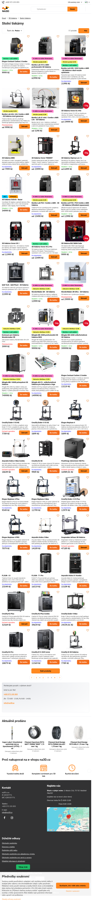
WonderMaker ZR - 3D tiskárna (43, 292)
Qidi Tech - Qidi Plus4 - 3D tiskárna (15, 285)
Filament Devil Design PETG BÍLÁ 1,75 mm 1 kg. (79, 743)
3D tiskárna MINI (8, 158)
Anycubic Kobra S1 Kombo (71, 575)
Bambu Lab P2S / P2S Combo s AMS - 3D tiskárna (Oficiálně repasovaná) (75, 204)
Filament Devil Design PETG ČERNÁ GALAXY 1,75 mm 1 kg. (56, 744)
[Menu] (88, 9)
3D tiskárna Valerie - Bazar (12, 200)
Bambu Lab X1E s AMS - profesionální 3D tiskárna (41, 66)
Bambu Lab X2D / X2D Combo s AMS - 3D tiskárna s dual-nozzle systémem (75, 70)
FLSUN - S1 (6, 575)
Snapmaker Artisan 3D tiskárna (73, 537)
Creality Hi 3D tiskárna (69, 652)
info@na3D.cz (9, 703)
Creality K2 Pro (7, 652)
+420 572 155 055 (11, 694)
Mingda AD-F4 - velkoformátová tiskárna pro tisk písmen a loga (44, 383)
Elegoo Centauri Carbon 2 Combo (14, 61)
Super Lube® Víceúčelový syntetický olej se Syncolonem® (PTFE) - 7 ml (12, 745)
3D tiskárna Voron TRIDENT (42, 158)
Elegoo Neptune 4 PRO (10, 537)
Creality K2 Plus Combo (41, 614)
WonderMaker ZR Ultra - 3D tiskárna (75, 292)
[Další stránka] (60, 677)
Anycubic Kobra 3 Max (40, 537)
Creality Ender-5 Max (69, 614)
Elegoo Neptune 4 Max (40, 499)
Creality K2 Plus (8, 614)
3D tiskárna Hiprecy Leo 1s (71, 158)
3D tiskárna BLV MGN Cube (71, 243)
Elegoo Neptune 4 (68, 423)
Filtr (85, 31)
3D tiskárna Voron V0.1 (10, 243)
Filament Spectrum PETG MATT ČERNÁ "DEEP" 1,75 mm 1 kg (34, 744)
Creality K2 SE (37, 461)
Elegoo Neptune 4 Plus (10, 499)
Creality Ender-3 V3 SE (40, 423)
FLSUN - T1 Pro (37, 575)
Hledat (72, 9)
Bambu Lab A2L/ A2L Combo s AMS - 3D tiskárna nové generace (15, 115)
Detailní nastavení (72, 891)
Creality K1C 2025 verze (41, 652)
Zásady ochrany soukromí (11, 899)
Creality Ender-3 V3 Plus (70, 499)
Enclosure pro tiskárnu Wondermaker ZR (10, 336)
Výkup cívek (23, 867)
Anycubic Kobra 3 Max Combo (13, 461)
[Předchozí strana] (31, 677)
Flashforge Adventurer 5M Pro (72, 461)
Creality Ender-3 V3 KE (10, 423)
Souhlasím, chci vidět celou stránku (73, 885)
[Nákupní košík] (82, 9)
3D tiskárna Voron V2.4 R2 (71, 111)
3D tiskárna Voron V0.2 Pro (42, 247)
